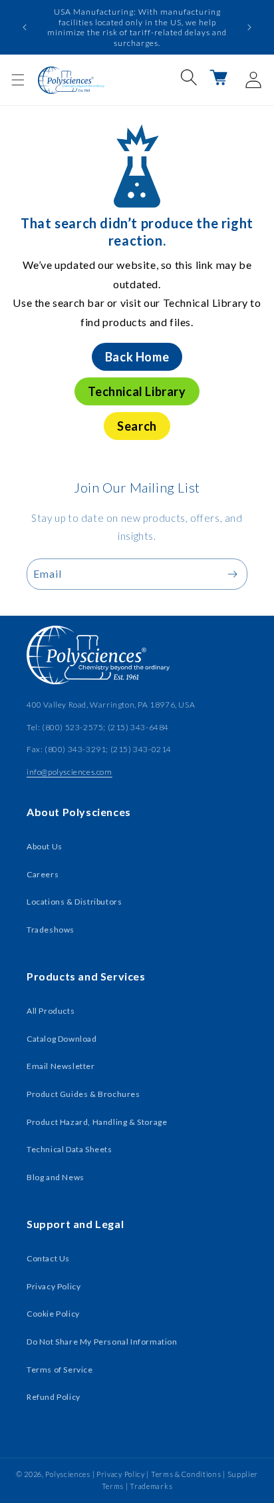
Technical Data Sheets (69, 1149)
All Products (50, 1011)
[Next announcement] (249, 27)
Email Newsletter (61, 1066)
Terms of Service (60, 1370)
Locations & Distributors (74, 902)
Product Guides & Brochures (83, 1094)
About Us (45, 846)
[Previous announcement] (24, 27)
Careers (43, 874)
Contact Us (48, 1258)
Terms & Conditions (186, 1474)
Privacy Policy (53, 1286)
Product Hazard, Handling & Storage (97, 1122)
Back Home (137, 356)
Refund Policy (53, 1397)
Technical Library (137, 391)
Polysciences (67, 1474)
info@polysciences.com (69, 772)
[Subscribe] (232, 574)
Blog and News (55, 1177)
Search (137, 426)
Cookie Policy (53, 1314)
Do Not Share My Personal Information (102, 1342)
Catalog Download (62, 1039)
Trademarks (151, 1486)
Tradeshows (50, 930)
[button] (18, 80)
